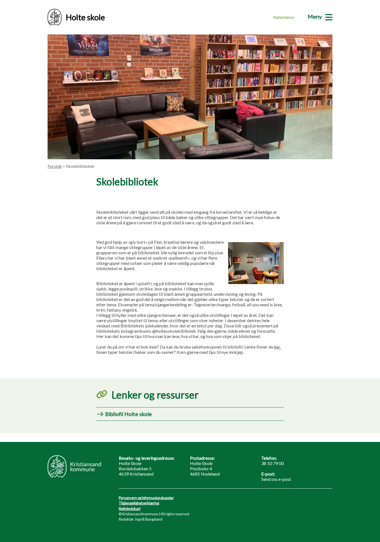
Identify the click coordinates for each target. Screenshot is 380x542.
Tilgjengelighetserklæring (139, 503)
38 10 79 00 (272, 463)
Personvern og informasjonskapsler (146, 498)
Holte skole (85, 17)
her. (277, 346)
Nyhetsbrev (283, 17)
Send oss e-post (276, 479)
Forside (55, 166)
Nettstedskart (129, 508)
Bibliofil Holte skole (128, 414)
